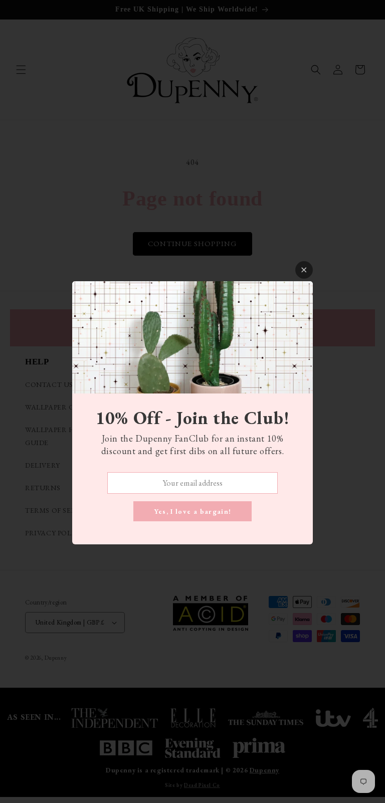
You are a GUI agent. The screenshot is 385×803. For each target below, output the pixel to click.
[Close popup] (304, 270)
